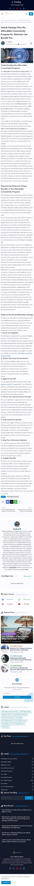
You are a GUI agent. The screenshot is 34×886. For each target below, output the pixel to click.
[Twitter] (11, 502)
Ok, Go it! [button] (6, 882)
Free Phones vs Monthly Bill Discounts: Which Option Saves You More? (21, 668)
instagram (10, 604)
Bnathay (16, 529)
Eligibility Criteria (6, 714)
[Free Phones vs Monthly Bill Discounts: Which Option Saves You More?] (5, 668)
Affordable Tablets (26, 711)
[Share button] (19, 502)
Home (2, 20)
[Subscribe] (31, 13)
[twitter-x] (13, 8)
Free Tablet (19, 717)
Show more (27, 576)
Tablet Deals (5, 727)
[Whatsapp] (15, 502)
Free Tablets (5, 723)
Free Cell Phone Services (20, 714)
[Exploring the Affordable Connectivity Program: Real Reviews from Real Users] (5, 658)
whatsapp (26, 599)
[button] (26, 14)
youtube (26, 604)
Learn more (4, 878)
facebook (10, 599)
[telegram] (24, 8)
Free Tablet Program (10, 20)
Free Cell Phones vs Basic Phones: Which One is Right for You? (17, 811)
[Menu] (2, 14)
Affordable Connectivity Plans (10, 711)
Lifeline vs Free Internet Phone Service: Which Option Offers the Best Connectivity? (16, 840)
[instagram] (20, 8)
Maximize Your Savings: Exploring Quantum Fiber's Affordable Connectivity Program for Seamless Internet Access (21, 649)
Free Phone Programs (7, 717)
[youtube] (17, 8)
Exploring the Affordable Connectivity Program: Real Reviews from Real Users (21, 659)
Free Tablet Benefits (7, 720)
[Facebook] (7, 502)
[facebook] (10, 8)
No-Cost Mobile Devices (17, 723)
